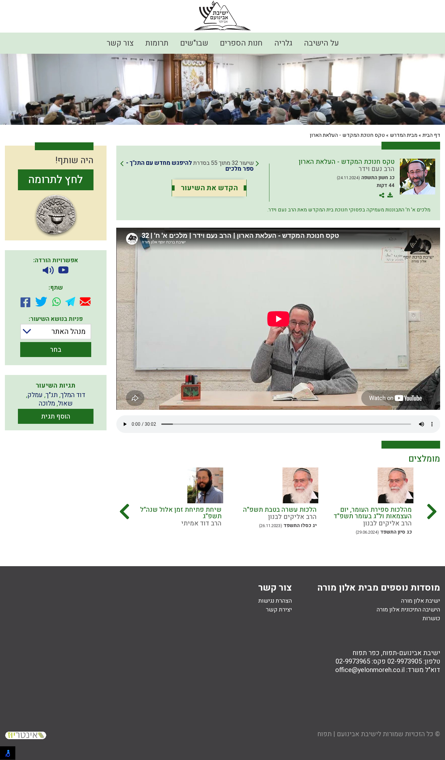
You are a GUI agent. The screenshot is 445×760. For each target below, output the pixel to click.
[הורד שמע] (48, 270)
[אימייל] (85, 301)
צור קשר (120, 43)
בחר (55, 349)
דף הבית (431, 135)
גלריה (283, 43)
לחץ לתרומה (55, 180)
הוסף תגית (55, 416)
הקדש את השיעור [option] (209, 188)
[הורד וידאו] (63, 270)
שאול (65, 403)
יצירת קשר (279, 609)
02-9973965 (353, 661)
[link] (189, 166)
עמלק (35, 395)
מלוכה (47, 403)
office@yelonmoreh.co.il (370, 670)
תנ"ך (52, 395)
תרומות (156, 43)
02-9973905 (404, 661)
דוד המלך (73, 395)
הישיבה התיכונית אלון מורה (408, 609)
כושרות (431, 618)
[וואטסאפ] (56, 302)
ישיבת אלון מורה (420, 600)
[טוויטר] (41, 301)
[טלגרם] (70, 301)
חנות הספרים (241, 43)
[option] (373, 507)
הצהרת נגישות (275, 600)
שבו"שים (194, 43)
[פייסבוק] (25, 302)
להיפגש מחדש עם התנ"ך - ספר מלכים (190, 166)
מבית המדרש (403, 135)
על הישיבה (321, 43)
